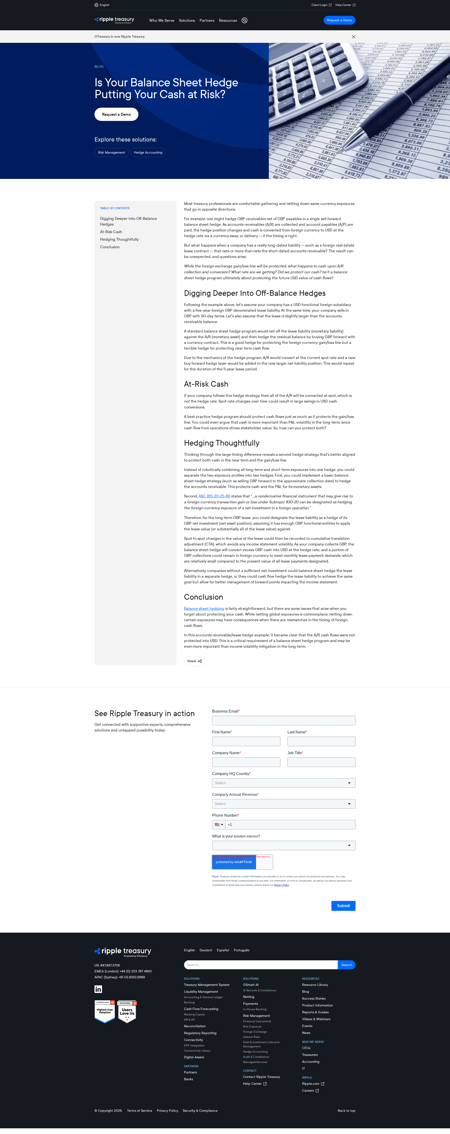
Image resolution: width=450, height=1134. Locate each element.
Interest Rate (251, 1037)
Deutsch (206, 950)
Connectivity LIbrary (197, 1050)
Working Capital (194, 1014)
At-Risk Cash (111, 231)
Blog (305, 991)
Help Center (343, 5)
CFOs (306, 1048)
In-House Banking (254, 1009)
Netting (248, 997)
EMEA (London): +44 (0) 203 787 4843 (123, 971)
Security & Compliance (200, 1110)
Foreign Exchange (255, 1031)
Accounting (310, 1061)
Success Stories (314, 998)
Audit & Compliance (256, 1057)
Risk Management (111, 152)
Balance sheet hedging (204, 608)
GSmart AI (251, 985)
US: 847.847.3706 (107, 965)
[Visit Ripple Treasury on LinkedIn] (101, 989)
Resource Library (315, 985)
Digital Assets (194, 1057)
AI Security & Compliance (259, 990)
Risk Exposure (252, 1026)
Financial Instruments (257, 1021)
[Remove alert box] (353, 36)
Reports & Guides (315, 1012)
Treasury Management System (207, 985)
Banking (189, 1002)
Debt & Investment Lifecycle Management (261, 1044)
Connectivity (193, 1040)
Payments (250, 1003)
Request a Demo (339, 20)
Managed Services (255, 1062)
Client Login (319, 5)
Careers (308, 1090)
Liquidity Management (201, 991)
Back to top (347, 1110)
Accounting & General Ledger (203, 997)
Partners (190, 1072)
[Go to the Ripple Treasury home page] (114, 20)
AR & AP (189, 1019)
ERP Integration (194, 1045)
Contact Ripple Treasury (261, 1077)
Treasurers (310, 1055)
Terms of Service (139, 1110)
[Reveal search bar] (244, 20)
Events (307, 1026)
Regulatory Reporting (200, 1033)
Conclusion (110, 246)
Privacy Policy (167, 1110)
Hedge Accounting (148, 152)
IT (303, 1068)
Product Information (317, 1005)
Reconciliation (195, 1026)
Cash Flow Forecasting (201, 1009)
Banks (188, 1079)
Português (241, 950)
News (306, 1033)
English (189, 950)
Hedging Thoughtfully (119, 239)
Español (223, 950)
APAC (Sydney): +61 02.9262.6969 (119, 977)
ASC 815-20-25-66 (214, 496)
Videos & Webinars (316, 1019)
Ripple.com (310, 1083)
